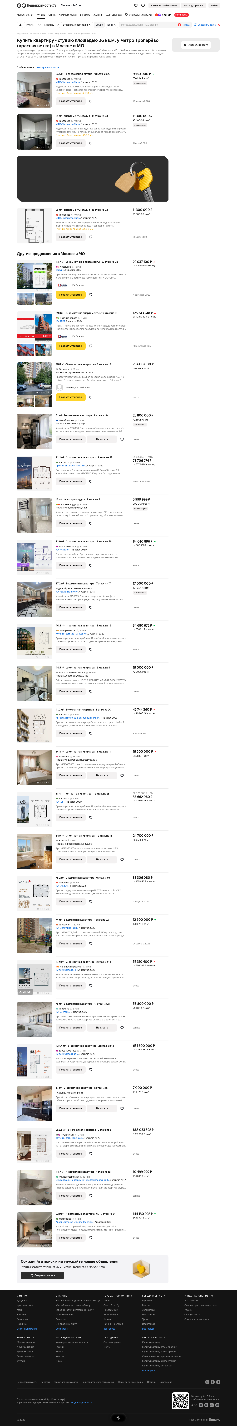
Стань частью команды (66, 1382)
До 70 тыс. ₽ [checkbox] (73, 183)
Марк (19, 1310)
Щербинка (147, 1300)
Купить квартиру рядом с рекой (159, 1351)
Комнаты (60, 1351)
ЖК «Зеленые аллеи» (67, 591)
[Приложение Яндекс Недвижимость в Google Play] (206, 1405)
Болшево (60, 1319)
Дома (59, 1361)
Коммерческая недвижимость (72, 1342)
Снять (107, 1347)
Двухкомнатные (25, 1347)
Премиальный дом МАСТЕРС (71, 465)
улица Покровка (72, 507)
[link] (214, 5)
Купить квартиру (151, 1342)
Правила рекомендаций (130, 1382)
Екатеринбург (111, 1314)
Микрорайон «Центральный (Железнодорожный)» (82, 1180)
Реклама (45, 1382)
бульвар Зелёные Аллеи (77, 588)
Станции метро (192, 1314)
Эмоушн (60, 270)
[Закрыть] (218, 25)
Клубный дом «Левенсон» (69, 1138)
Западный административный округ (75, 1310)
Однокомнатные (25, 1356)
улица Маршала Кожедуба (78, 759)
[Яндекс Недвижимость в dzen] (213, 1382)
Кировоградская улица (76, 844)
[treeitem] (26, 15)
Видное (60, 588)
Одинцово (22, 1319)
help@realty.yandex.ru (81, 1402)
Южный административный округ (73, 1305)
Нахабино (22, 1314)
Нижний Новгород (113, 1324)
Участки (60, 1356)
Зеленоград (148, 1310)
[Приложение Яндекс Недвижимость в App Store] (201, 1405)
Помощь (151, 1382)
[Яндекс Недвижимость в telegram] (218, 1382)
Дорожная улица (73, 675)
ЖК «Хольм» (62, 886)
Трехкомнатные (25, 1351)
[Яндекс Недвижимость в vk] (207, 1382)
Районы (188, 1310)
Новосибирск (111, 1310)
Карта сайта (166, 1382)
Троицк (146, 1319)
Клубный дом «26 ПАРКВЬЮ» (71, 633)
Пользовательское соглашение (98, 1382)
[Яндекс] (214, 1419)
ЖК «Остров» (63, 1012)
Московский (148, 1314)
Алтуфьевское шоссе (75, 372)
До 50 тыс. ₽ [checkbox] (52, 183)
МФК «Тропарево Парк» (68, 82)
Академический (64, 1314)
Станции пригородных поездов (200, 1305)
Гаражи (60, 1347)
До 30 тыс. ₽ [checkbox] (31, 183)
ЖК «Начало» (63, 549)
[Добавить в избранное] (91, 101)
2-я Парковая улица (74, 423)
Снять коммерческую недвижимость (161, 1356)
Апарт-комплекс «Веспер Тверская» (75, 1222)
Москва (60, 372)
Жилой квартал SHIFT (67, 970)
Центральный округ (66, 1324)
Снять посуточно (112, 1342)
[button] (143, 5)
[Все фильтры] (20, 25)
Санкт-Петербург (113, 1305)
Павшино (22, 1324)
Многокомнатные (26, 1342)
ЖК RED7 (60, 321)
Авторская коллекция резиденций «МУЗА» (78, 717)
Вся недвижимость (27, 1382)
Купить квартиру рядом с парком (159, 1347)
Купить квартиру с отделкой (157, 1365)
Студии (21, 1361)
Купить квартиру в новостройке (159, 1361)
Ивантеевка (148, 1324)
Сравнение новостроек (196, 1319)
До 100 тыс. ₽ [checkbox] (95, 183)
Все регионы (191, 1300)
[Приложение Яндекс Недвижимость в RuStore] (217, 1405)
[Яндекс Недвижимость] (36, 5)
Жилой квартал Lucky (67, 1054)
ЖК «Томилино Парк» (67, 928)
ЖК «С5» (60, 802)
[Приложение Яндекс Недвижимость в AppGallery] (212, 1405)
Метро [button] (186, 25)
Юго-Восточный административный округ (78, 1300)
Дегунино (22, 1300)
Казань (107, 1319)
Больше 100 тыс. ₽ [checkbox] (35, 192)
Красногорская (25, 1305)
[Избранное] (136, 5)
